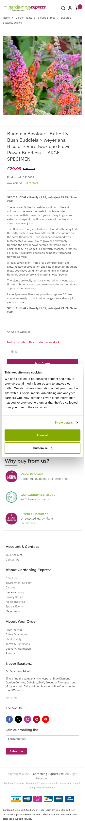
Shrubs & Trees (46, 17)
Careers (10, 587)
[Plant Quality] (11, 497)
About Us (11, 578)
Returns (11, 653)
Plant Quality (13, 639)
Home (6, 17)
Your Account (14, 555)
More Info (12, 698)
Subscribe (16, 751)
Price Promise (14, 629)
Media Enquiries (15, 601)
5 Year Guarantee (16, 634)
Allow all (42, 435)
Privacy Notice (14, 597)
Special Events (15, 606)
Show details (64, 422)
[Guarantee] (11, 519)
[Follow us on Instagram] (27, 719)
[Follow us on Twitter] (18, 719)
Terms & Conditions (18, 644)
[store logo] (27, 8)
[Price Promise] (11, 476)
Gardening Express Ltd (48, 774)
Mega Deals (13, 611)
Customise (40, 448)
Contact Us (12, 559)
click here (35, 814)
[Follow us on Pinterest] (36, 719)
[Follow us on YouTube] (45, 719)
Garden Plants (24, 17)
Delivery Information (18, 648)
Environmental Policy (19, 582)
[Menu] (5, 8)
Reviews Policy (15, 592)
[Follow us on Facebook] (9, 719)
